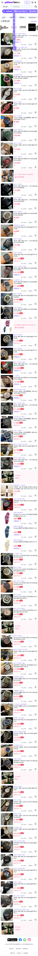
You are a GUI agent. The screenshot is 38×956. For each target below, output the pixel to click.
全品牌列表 (33, 21)
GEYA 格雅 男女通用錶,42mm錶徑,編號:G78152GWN (25, 132)
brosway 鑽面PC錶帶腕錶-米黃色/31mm (25, 542)
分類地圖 (25, 953)
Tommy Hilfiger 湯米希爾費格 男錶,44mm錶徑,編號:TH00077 (25, 118)
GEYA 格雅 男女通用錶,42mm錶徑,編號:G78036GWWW (25, 214)
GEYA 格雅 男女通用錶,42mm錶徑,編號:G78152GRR (25, 159)
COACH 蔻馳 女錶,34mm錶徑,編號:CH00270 (25, 446)
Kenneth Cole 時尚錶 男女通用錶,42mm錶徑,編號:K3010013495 (25, 611)
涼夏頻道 (14, 30)
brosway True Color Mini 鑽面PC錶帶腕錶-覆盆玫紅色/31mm (25, 515)
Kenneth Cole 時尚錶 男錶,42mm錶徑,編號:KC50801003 (25, 583)
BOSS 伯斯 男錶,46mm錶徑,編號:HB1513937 (25, 720)
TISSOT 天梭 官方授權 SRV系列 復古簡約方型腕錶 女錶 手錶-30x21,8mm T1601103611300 (25, 487)
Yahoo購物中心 (12, 2)
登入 (27, 2)
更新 (31, 944)
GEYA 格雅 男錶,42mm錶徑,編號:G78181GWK (25, 227)
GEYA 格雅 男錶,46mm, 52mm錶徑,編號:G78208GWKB (25, 241)
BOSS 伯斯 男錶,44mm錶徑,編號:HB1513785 (25, 884)
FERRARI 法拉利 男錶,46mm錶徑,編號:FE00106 (25, 843)
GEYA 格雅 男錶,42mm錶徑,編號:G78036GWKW (25, 296)
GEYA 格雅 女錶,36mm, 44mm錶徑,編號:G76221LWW (25, 36)
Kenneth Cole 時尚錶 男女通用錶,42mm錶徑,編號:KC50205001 (25, 597)
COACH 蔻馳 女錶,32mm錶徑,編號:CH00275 (25, 145)
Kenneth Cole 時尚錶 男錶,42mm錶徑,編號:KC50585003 (25, 556)
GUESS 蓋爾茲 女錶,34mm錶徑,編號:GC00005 (25, 706)
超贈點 (34, 11)
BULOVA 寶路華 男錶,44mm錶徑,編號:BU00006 (25, 734)
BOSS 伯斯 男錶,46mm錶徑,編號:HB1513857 (25, 857)
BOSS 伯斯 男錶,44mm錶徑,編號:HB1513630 (25, 871)
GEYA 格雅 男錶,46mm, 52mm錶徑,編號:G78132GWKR (25, 364)
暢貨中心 (14, 19)
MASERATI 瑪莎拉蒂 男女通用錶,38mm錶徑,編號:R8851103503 (25, 665)
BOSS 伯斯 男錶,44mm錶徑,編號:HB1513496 (25, 898)
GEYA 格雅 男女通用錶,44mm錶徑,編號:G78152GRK (25, 269)
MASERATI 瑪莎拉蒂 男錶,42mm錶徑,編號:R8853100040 (25, 761)
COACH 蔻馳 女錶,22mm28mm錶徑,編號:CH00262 (25, 816)
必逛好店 (14, 33)
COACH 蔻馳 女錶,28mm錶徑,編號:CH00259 (25, 830)
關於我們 (18, 948)
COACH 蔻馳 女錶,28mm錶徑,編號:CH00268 (25, 789)
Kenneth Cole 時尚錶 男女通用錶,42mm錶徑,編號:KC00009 (25, 570)
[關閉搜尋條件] (11, 6)
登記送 (14, 15)
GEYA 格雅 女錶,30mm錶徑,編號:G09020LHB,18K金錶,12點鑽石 (25, 77)
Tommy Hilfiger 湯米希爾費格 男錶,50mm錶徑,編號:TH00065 (25, 419)
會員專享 (14, 41)
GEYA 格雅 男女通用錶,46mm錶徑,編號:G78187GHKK (25, 378)
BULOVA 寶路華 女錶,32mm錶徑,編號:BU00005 (25, 747)
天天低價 (14, 26)
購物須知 (25, 948)
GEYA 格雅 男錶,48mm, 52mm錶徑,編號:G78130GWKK (25, 405)
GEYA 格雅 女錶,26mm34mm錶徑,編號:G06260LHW (25, 50)
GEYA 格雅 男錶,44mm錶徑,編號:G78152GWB (25, 255)
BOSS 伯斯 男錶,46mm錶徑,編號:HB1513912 (25, 912)
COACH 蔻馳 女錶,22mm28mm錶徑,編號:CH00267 (25, 802)
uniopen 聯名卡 (22, 11)
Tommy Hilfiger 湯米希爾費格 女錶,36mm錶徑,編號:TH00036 (25, 392)
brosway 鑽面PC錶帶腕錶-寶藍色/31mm (25, 528)
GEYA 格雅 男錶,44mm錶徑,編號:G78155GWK (25, 337)
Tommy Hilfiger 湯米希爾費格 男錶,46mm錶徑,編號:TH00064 (25, 433)
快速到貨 (14, 22)
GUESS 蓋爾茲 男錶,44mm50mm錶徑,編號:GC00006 (25, 679)
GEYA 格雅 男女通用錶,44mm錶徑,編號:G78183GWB (25, 282)
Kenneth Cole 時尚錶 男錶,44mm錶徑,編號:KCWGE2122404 (25, 638)
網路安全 (12, 953)
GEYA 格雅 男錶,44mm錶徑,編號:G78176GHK (25, 351)
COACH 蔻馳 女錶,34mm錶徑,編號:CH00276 (25, 104)
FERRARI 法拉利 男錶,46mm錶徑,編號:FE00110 (25, 501)
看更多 (14, 48)
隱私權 (19, 953)
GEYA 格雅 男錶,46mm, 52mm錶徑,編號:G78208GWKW (25, 186)
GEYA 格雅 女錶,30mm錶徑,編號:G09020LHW (25, 63)
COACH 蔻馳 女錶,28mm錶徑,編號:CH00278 (25, 91)
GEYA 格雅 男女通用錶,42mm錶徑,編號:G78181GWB (25, 310)
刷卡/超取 (14, 37)
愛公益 (14, 44)
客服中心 (11, 948)
